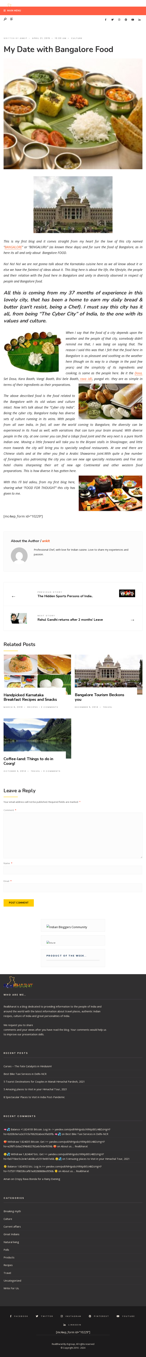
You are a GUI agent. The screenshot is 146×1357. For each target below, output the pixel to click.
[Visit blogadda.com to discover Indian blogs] (73, 942)
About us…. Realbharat (74, 1146)
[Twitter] (112, 20)
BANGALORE (13, 247)
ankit (23, 38)
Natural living (11, 1242)
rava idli (85, 379)
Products (9, 1257)
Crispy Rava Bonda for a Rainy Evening (37, 1179)
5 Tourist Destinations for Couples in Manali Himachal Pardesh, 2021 (44, 1081)
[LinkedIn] (139, 20)
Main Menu (13, 10)
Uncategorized (12, 1280)
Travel (107, 707)
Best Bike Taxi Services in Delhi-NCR (25, 1074)
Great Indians (11, 1234)
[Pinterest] (126, 20)
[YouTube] (132, 20)
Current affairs (12, 1226)
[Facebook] (105, 20)
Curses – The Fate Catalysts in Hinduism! (28, 1066)
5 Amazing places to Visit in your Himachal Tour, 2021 (35, 1089)
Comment (10, 810)
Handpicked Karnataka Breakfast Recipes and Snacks (30, 697)
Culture (76, 38)
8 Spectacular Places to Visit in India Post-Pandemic (34, 1097)
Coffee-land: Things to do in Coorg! (28, 761)
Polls (6, 1249)
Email (8, 881)
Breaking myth (12, 1211)
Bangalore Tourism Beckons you (99, 697)
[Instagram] (119, 20)
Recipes (32, 707)
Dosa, (138, 373)
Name (8, 863)
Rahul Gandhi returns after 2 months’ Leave (70, 618)
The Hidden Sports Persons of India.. (65, 594)
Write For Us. (11, 1288)
